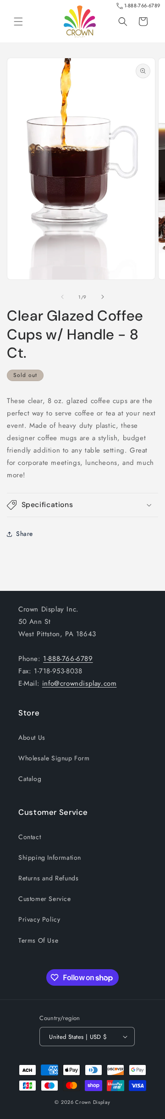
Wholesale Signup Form (54, 758)
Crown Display (92, 1102)
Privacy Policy (39, 919)
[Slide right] (103, 297)
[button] (18, 21)
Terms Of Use (38, 940)
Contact (29, 836)
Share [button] (24, 533)
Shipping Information (49, 857)
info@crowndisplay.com (79, 683)
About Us (31, 737)
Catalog (29, 778)
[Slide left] (62, 297)
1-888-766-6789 (142, 5)
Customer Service (44, 898)
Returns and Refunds (48, 878)
